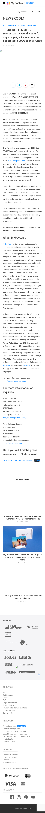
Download (37, 460)
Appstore (6, 365)
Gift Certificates (9, 742)
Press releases (13, 25)
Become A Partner (10, 755)
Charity (5, 698)
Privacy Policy (8, 705)
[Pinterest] (25, 85)
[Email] (32, 85)
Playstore (26, 365)
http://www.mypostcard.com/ (14, 381)
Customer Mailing (10, 757)
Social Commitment (29, 25)
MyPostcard (7, 244)
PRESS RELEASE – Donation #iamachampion (18, 460)
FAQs (5, 700)
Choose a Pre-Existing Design (14, 731)
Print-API (6, 760)
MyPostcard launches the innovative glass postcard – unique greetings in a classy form (22, 557)
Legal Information (10, 703)
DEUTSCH (36, 12)
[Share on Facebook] (13, 85)
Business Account (10, 762)
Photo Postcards (14, 726)
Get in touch (8, 695)
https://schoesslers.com (12, 443)
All (4, 25)
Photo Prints (8, 739)
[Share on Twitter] (19, 85)
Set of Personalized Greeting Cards (16, 736)
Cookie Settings (9, 711)
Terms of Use (8, 713)
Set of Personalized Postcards (15, 734)
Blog (4, 693)
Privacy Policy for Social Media (15, 708)
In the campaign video (16, 161)
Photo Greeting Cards (11, 729)
